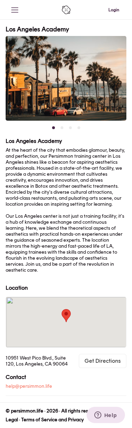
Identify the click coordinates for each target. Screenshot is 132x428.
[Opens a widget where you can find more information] (105, 415)
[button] (66, 315)
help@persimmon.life (29, 386)
